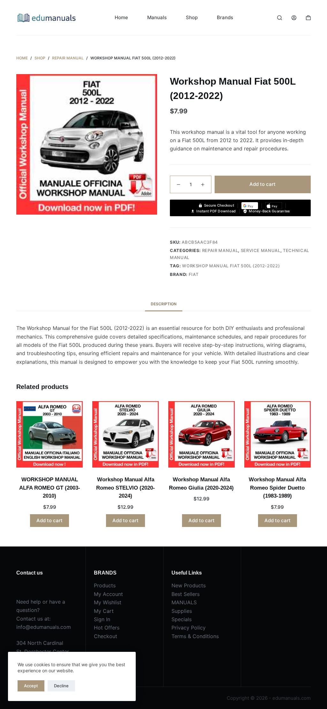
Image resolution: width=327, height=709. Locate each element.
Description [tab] (164, 303)
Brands (225, 17)
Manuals (157, 17)
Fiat (194, 274)
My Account (108, 594)
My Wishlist (107, 602)
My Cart (104, 611)
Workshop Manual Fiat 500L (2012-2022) (231, 265)
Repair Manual (220, 250)
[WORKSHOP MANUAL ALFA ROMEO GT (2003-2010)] (49, 434)
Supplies (181, 611)
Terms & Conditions (195, 636)
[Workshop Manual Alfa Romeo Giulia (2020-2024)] (201, 434)
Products (105, 585)
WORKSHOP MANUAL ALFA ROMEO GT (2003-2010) (49, 487)
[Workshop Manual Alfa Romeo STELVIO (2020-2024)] (125, 434)
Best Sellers (185, 594)
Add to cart (262, 184)
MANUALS (184, 602)
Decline (61, 685)
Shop (192, 17)
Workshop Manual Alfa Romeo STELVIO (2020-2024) (125, 487)
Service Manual (260, 250)
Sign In (102, 619)
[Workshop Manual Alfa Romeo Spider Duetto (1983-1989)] (277, 434)
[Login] (294, 17)
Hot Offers (106, 627)
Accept (31, 685)
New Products (188, 585)
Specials (181, 619)
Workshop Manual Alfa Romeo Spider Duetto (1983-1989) (277, 487)
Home (121, 17)
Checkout (105, 636)
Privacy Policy (188, 627)
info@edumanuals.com (43, 627)
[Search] (279, 17)
